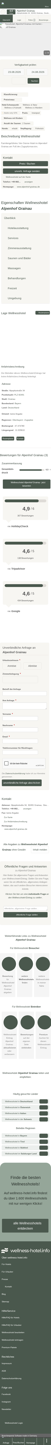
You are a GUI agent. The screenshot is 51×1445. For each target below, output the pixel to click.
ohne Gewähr (19, 849)
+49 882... (16, 182)
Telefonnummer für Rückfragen (18, 748)
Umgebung (14, 298)
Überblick (10, 218)
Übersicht (6, 20)
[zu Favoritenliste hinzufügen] (3, 26)
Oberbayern (17, 420)
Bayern (18, 403)
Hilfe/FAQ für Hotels (10, 1317)
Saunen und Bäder (19, 258)
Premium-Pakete (9, 1347)
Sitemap (5, 1301)
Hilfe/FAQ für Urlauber (12, 1325)
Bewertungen (45, 20)
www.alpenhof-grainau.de (28, 187)
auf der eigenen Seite (27, 1041)
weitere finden (25, 979)
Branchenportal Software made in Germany (18, 1437)
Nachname (8, 725)
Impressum (7, 1363)
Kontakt (20, 438)
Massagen (14, 268)
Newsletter (6, 1409)
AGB (4, 1371)
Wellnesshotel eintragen (12, 1340)
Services (12, 238)
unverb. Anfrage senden (27, 171)
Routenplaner (43, 313)
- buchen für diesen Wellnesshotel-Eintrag (44, 1041)
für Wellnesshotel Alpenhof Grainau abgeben (8, 984)
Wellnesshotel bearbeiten (13, 1332)
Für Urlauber (7, 1272)
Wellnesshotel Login (13, 1423)
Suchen (34, 81)
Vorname (7, 714)
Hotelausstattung (17, 228)
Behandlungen (16, 278)
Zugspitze (28, 420)
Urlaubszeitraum (11, 660)
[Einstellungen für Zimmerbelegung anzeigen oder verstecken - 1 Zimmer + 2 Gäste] (19, 80)
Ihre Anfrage (9, 700)
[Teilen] (40, 1441)
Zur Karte (8, 817)
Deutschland (13, 408)
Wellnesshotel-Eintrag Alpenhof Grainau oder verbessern (10, 1044)
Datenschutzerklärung (15, 773)
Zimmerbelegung (11, 674)
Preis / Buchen (27, 163)
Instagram (6, 1402)
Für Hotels (6, 1264)
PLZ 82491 (19, 395)
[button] (25, 39)
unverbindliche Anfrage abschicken (21, 782)
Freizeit (12, 288)
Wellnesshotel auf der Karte (18, 177)
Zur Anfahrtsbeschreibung (15, 821)
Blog (4, 1294)
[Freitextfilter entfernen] (38, 4)
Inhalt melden (40, 849)
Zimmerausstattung (19, 248)
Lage (19, 20)
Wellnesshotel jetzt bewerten (27, 484)
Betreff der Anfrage (12, 689)
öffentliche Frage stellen (27, 915)
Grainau (11, 399)
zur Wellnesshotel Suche (3, 11)
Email (5, 737)
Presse (5, 1279)
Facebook (6, 1394)
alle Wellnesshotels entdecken (27, 1225)
